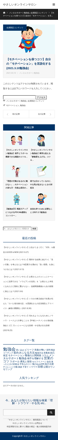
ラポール (15, 361)
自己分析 (49, 363)
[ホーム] (4, 12)
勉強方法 (39, 352)
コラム (45, 355)
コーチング (8, 352)
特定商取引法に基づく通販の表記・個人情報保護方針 (29, 427)
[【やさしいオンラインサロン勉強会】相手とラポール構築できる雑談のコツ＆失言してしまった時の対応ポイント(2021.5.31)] (17, 140)
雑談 (20, 366)
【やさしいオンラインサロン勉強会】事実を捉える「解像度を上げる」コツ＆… (41, 154)
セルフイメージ (39, 361)
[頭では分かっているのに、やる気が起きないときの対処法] (41, 171)
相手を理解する (35, 358)
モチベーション (12, 105)
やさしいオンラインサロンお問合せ (27, 423)
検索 (34, 229)
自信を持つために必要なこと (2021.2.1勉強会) (41, 210)
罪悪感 (47, 352)
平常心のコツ (26, 364)
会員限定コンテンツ (14, 27)
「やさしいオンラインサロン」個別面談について (27, 420)
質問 (48, 349)
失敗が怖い (40, 349)
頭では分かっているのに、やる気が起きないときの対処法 (41, 184)
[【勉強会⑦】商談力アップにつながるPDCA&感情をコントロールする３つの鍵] (17, 199)
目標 (40, 366)
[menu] (53, 4)
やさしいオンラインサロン (20, 4)
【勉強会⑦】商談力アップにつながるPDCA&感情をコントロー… (17, 212)
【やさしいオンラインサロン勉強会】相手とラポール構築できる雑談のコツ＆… (17, 153)
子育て (26, 366)
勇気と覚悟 (26, 361)
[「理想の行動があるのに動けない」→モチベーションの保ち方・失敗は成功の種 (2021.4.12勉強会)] (17, 171)
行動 (16, 366)
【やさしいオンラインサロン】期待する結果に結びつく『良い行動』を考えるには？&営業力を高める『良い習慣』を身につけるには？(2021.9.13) (29, 264)
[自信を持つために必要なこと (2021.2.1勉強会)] (41, 199)
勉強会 (23, 105)
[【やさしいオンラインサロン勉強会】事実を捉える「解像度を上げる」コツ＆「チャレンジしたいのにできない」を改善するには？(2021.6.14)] (41, 140)
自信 (49, 361)
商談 (53, 349)
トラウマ (33, 366)
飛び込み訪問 (38, 364)
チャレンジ (8, 366)
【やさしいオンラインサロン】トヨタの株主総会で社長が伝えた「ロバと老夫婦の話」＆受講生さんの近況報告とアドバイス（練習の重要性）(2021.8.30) (28, 303)
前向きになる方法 (24, 352)
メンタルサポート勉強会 (29, 73)
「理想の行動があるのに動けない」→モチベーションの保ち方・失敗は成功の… (17, 184)
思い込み (20, 349)
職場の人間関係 (33, 355)
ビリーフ (29, 349)
